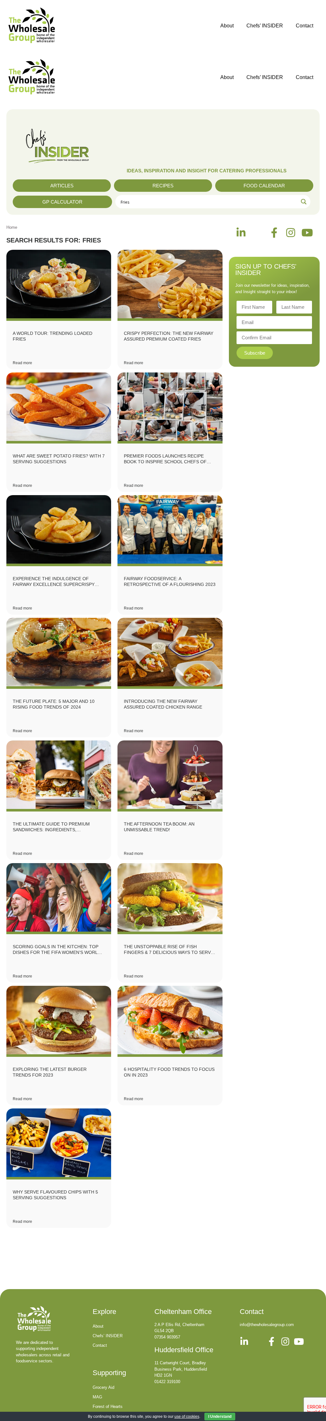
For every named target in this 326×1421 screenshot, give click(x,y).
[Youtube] (307, 232)
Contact (304, 25)
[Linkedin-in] (241, 232)
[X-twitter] (257, 232)
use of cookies (186, 1416)
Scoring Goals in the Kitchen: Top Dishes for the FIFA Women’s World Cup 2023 (57, 949)
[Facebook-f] (274, 232)
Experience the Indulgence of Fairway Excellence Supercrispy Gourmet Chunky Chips (54, 581)
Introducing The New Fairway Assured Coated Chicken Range (163, 704)
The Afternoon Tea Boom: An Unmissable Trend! (159, 826)
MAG (97, 1397)
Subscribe (254, 353)
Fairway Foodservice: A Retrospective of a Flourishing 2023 (170, 581)
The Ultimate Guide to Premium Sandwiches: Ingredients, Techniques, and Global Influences (57, 827)
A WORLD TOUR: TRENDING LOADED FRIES (52, 336)
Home (11, 227)
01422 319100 (167, 1381)
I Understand (219, 1416)
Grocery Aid (103, 1387)
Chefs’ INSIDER (264, 25)
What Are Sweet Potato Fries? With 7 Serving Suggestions (59, 458)
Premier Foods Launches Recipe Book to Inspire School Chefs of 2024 (165, 459)
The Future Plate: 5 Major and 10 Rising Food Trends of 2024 (54, 704)
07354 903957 (167, 1337)
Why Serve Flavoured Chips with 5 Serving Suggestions (55, 1194)
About (227, 25)
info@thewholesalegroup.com (267, 1324)
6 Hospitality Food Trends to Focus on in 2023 (169, 1072)
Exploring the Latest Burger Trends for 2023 (50, 1072)
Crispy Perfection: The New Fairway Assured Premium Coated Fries (168, 336)
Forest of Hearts (108, 1406)
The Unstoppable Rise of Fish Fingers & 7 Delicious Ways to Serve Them (169, 949)
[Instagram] (291, 232)
